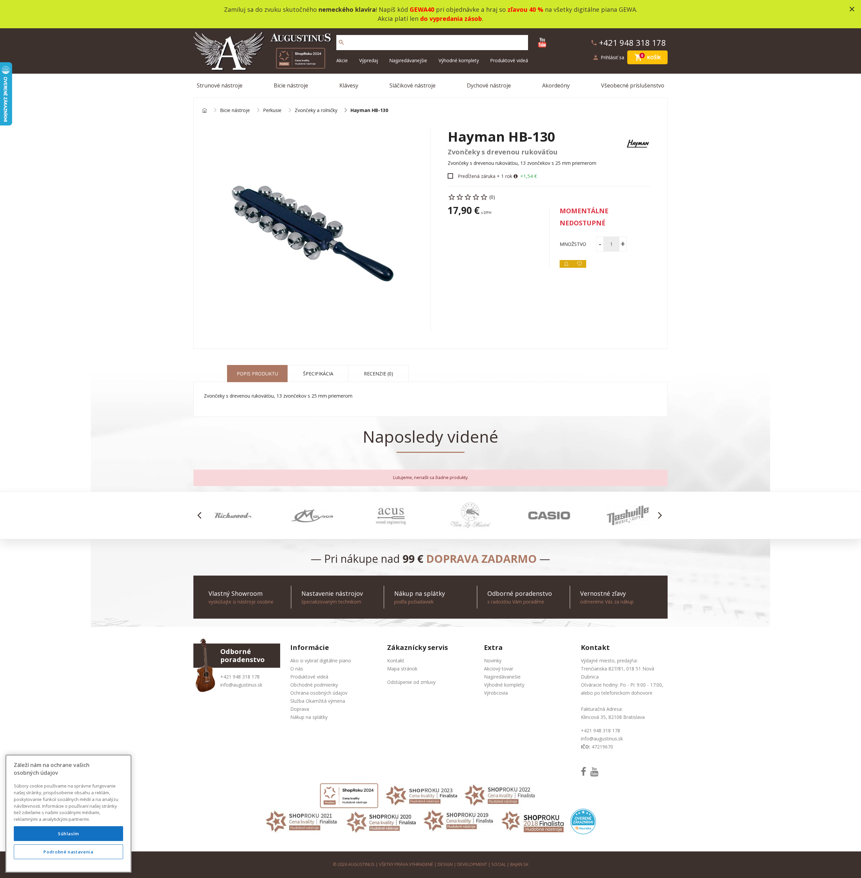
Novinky (492, 660)
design (445, 864)
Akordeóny (556, 85)
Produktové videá (509, 60)
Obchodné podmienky (314, 685)
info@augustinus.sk (241, 685)
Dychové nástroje (489, 85)
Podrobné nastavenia (68, 852)
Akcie (342, 60)
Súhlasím (68, 834)
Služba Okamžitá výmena (317, 701)
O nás (296, 668)
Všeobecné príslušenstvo (632, 85)
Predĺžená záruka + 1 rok (485, 176)
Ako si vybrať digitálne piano (320, 660)
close (852, 9)
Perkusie (272, 110)
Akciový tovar (498, 668)
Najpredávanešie (502, 676)
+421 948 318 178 (240, 676)
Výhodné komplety (459, 60)
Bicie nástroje (291, 85)
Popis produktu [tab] (257, 373)
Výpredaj (368, 60)
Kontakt (395, 660)
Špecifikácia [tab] (318, 373)
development (472, 864)
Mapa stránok (402, 668)
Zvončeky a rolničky (316, 110)
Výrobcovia (496, 693)
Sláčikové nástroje (412, 85)
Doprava (299, 709)
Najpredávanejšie (408, 60)
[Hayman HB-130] (312, 230)
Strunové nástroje (219, 85)
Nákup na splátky (309, 717)
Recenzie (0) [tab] (378, 373)
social (498, 864)
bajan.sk (519, 864)
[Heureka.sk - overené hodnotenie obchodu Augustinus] (583, 821)
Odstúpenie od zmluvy (411, 682)
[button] (201, 515)
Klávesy (348, 85)
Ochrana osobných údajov (318, 693)
